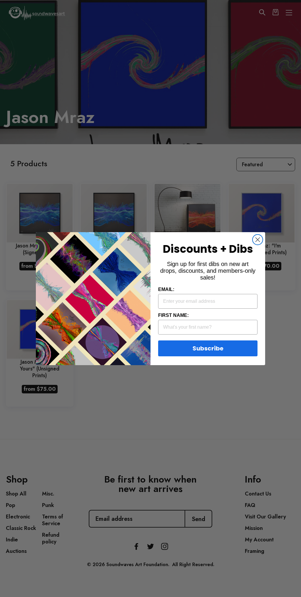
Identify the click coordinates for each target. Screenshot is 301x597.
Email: (166, 289)
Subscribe (208, 348)
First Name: (173, 315)
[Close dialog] (257, 240)
